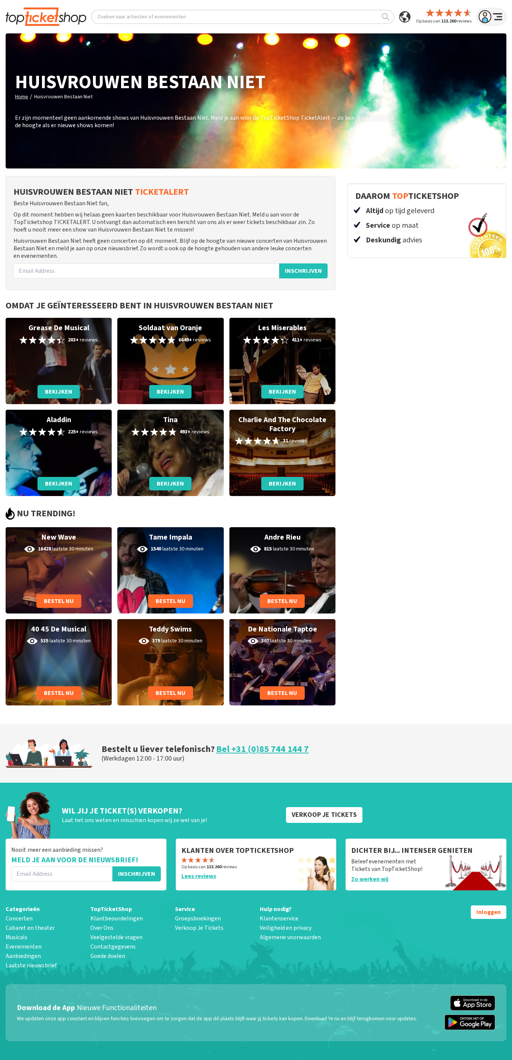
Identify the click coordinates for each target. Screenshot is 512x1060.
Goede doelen (107, 956)
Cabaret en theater (30, 928)
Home (21, 97)
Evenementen (24, 947)
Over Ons (102, 928)
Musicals (16, 937)
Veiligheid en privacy (285, 928)
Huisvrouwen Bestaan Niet (63, 97)
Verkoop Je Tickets (199, 928)
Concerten (19, 918)
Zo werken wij (369, 879)
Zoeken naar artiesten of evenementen (141, 17)
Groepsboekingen (198, 918)
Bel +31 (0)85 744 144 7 (262, 749)
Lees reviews (198, 876)
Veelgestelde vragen (116, 937)
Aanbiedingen (23, 956)
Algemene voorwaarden (290, 937)
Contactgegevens (113, 947)
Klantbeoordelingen (116, 918)
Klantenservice (279, 918)
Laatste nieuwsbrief (31, 965)
